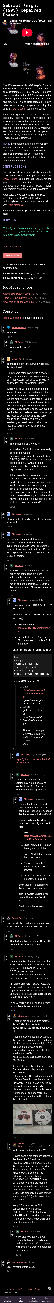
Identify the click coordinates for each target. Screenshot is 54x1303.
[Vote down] (3, 330)
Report (30, 1289)
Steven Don (17, 918)
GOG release (18, 108)
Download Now (12, 256)
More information (12, 246)
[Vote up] (3, 327)
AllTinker (19, 342)
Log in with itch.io (12, 318)
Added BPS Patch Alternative (18, 293)
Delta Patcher (10, 179)
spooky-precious (19, 1262)
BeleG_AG (16, 359)
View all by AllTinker (18, 1289)
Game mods (7, 1292)
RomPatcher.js (16, 205)
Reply (9, 337)
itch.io (5, 1289)
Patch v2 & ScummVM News (18, 298)
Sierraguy (16, 514)
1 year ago (27, 359)
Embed (38, 1289)
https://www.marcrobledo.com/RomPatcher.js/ (34, 693)
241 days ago (33, 327)
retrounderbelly (19, 327)
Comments (46, 1301)
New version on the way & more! (20, 302)
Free (15, 1292)
